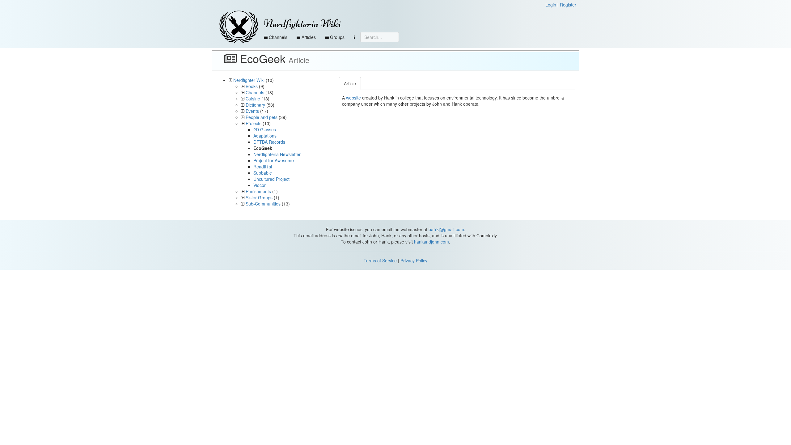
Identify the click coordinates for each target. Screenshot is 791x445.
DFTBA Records (269, 142)
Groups (337, 37)
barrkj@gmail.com (446, 229)
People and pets (261, 117)
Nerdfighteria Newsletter (277, 154)
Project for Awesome (273, 160)
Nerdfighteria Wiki (302, 23)
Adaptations (265, 136)
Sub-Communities (263, 204)
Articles (308, 37)
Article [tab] (350, 83)
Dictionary (255, 105)
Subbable (262, 173)
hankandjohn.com (431, 242)
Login (550, 5)
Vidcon (260, 185)
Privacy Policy (413, 260)
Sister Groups (259, 197)
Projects (253, 123)
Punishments (258, 191)
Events (252, 111)
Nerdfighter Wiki (248, 80)
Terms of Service (380, 260)
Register (568, 5)
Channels (277, 37)
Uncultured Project (271, 179)
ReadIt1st (262, 166)
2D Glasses (264, 129)
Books (252, 86)
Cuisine (253, 98)
